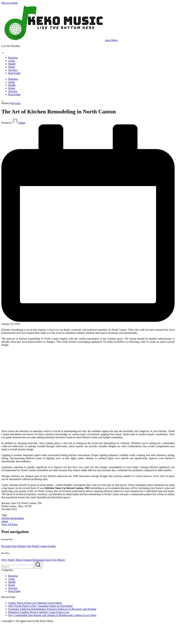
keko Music (111, 40)
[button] (9, 524)
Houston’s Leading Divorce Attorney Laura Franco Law (38, 612)
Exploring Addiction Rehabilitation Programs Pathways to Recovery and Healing (52, 609)
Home (11, 585)
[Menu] (2, 52)
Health (11, 581)
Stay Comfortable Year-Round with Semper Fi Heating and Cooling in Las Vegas (52, 615)
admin (4, 521)
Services (15, 103)
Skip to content (9, 2)
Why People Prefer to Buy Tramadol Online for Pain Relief (40, 605)
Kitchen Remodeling (12, 518)
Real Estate (14, 591)
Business (13, 575)
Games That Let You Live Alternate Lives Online (35, 602)
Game (11, 578)
